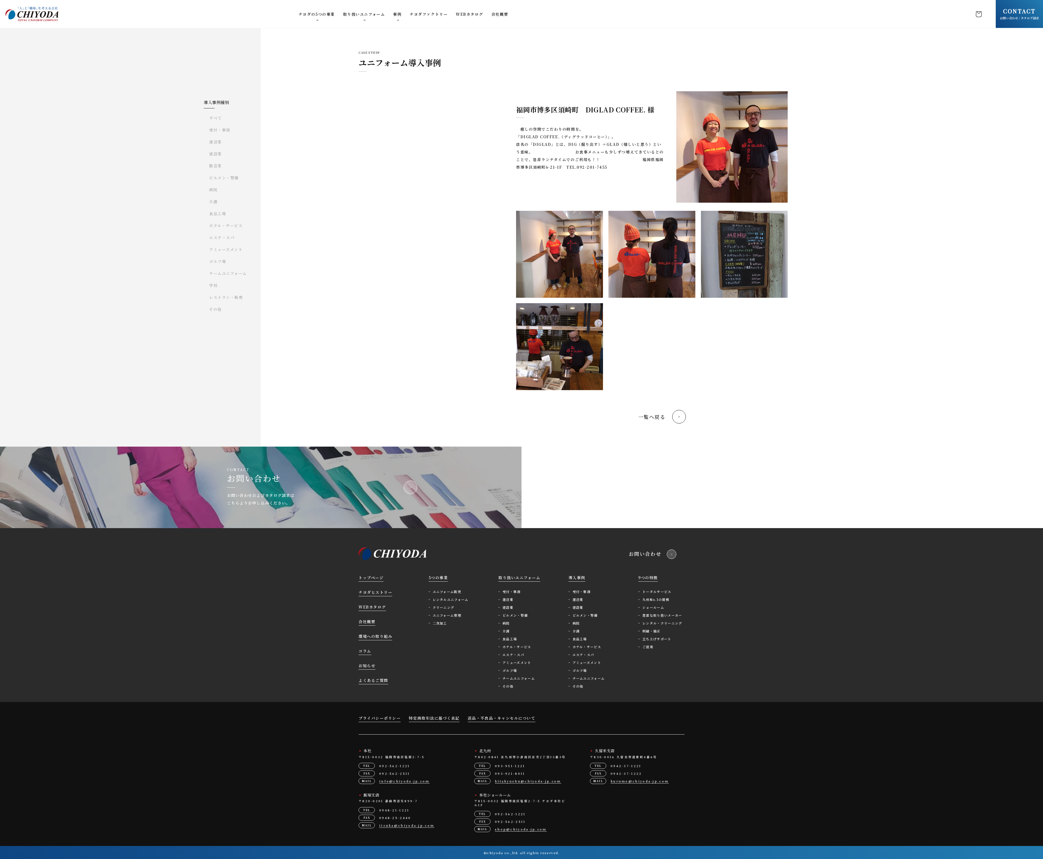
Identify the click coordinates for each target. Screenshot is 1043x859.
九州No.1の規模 (655, 599)
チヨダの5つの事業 (317, 14)
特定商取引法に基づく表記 (434, 718)
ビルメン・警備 (224, 177)
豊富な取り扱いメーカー (662, 615)
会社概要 (499, 14)
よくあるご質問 (373, 680)
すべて (215, 118)
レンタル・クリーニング (662, 623)
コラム (365, 651)
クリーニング (443, 607)
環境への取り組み (375, 636)
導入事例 (576, 577)
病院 (213, 189)
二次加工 (440, 623)
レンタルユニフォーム (451, 599)
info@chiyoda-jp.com (404, 781)
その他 (215, 309)
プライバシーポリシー (380, 718)
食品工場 (217, 213)
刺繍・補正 (651, 631)
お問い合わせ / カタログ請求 (1019, 13)
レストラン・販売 (226, 297)
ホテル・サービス (226, 225)
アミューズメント (226, 249)
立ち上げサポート (656, 639)
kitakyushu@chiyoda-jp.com (528, 781)
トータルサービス (656, 591)
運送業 (215, 142)
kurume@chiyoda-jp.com (640, 781)
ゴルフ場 (217, 261)
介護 (213, 201)
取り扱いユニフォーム (364, 14)
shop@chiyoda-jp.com (521, 829)
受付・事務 (219, 130)
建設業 (215, 153)
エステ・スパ (221, 237)
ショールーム (653, 607)
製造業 (215, 165)
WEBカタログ (469, 14)
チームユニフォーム (228, 273)
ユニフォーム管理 (447, 615)
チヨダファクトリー (429, 14)
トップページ (371, 577)
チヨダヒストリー (375, 592)
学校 (213, 285)
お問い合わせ (645, 553)
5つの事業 (438, 577)
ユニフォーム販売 (447, 591)
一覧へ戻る (651, 416)
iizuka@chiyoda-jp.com (406, 825)
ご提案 (647, 646)
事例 (397, 14)
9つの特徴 (648, 577)
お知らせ (367, 665)
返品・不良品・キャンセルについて (501, 718)
